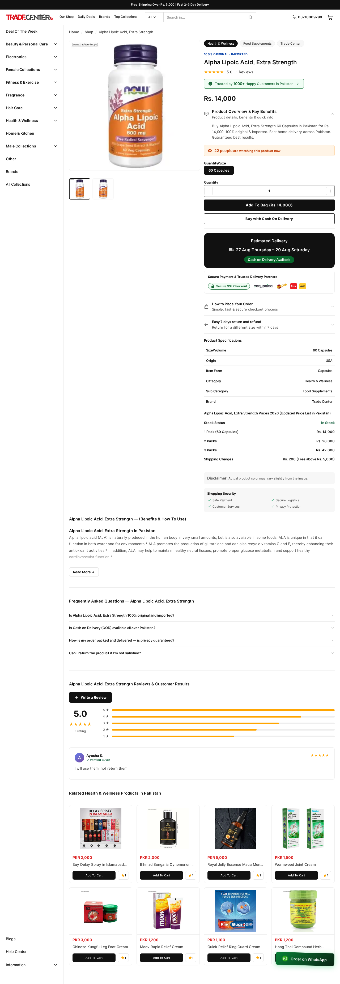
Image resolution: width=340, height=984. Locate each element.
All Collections (18, 184)
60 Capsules (219, 170)
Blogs (11, 938)
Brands (104, 17)
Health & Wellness (22, 120)
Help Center (16, 951)
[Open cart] (330, 17)
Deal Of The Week (21, 31)
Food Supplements (257, 43)
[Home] (29, 17)
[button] (31, 44)
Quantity (211, 182)
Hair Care (14, 107)
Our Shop (67, 17)
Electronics (16, 56)
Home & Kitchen (20, 133)
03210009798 (310, 17)
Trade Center (290, 43)
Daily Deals (86, 17)
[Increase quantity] (330, 191)
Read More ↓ (84, 572)
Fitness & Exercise (22, 82)
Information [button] (16, 964)
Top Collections (125, 17)
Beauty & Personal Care (27, 44)
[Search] (250, 17)
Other (11, 158)
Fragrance (15, 95)
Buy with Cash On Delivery (269, 219)
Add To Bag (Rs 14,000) (269, 205)
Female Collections (23, 69)
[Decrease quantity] (208, 191)
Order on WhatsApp (308, 959)
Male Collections (21, 146)
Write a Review (94, 697)
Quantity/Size (215, 163)
